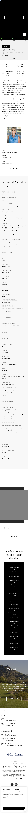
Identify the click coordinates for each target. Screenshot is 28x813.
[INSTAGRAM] (16, 784)
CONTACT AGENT (14, 168)
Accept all (14, 808)
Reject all (14, 800)
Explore (14, 536)
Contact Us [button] (14, 698)
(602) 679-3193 (9, 725)
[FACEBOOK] (12, 784)
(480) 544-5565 (6, 157)
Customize (14, 804)
